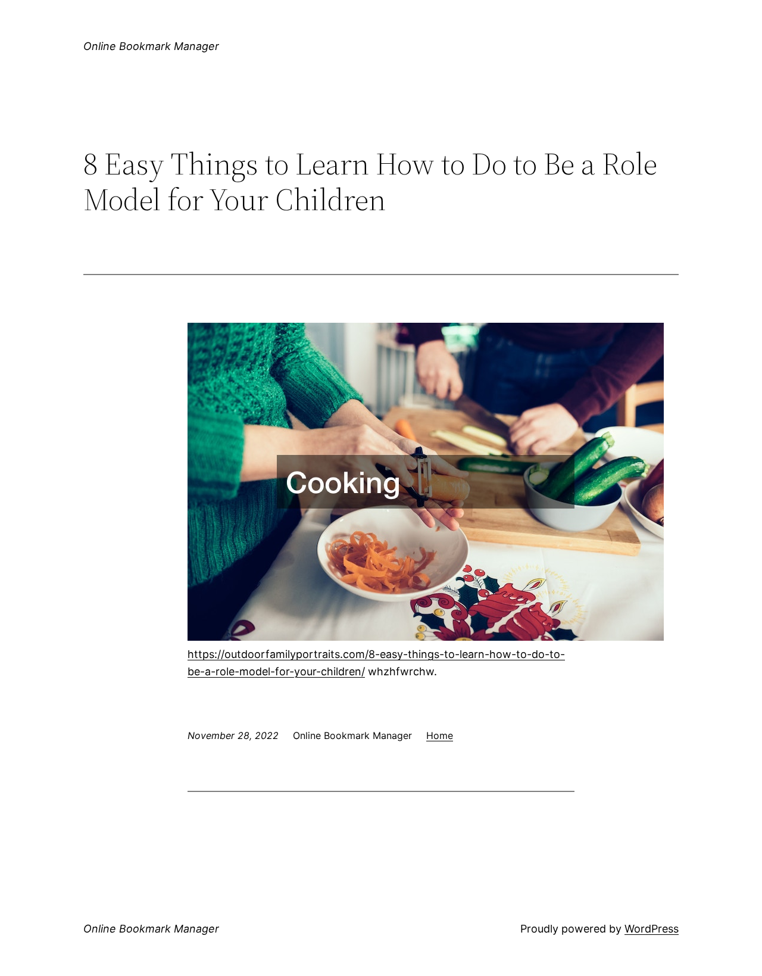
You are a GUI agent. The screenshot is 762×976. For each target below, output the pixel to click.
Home (439, 735)
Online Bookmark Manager (151, 46)
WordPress (651, 928)
